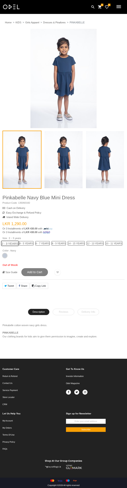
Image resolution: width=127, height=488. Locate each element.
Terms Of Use (8, 435)
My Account (7, 421)
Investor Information (75, 376)
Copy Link (40, 285)
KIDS (18, 22)
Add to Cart (34, 272)
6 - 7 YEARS (42, 243)
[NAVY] (5, 256)
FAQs (4, 449)
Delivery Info (88, 311)
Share (23, 285)
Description (39, 311)
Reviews (63, 311)
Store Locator (8, 397)
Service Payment (10, 390)
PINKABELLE (77, 22)
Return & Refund (10, 376)
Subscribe (85, 429)
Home (8, 22)
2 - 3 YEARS (10, 243)
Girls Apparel (32, 22)
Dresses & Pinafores (54, 22)
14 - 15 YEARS (76, 243)
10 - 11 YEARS (114, 243)
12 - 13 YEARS (95, 243)
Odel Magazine (73, 383)
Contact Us (7, 383)
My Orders (7, 428)
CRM (4, 404)
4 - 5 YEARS (26, 243)
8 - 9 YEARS (59, 243)
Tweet (10, 285)
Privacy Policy (8, 442)
